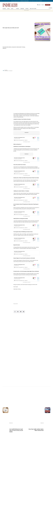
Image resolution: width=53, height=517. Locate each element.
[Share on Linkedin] (20, 311)
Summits (17, 8)
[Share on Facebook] (17, 311)
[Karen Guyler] (3, 70)
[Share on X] (15, 311)
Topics (8, 8)
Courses (26, 8)
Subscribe (47, 4)
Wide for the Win (33, 8)
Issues (12, 8)
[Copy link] (23, 311)
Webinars (22, 8)
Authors (4, 8)
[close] (52, 0)
